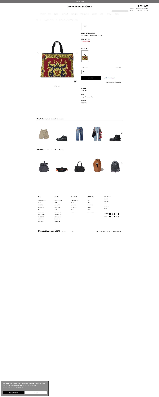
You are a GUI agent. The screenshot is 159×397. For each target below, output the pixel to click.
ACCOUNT (131, 10)
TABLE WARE (91, 212)
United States (145, 8)
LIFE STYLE (74, 14)
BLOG (102, 14)
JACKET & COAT (42, 200)
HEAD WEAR (41, 216)
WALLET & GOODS (42, 223)
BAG (39, 209)
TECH (89, 209)
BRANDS (43, 14)
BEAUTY (90, 207)
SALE (117, 14)
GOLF (89, 200)
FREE (83, 71)
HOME (89, 202)
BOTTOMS (40, 205)
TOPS (39, 202)
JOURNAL (109, 14)
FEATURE (94, 14)
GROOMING (90, 205)
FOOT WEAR (41, 207)
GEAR (72, 212)
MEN (50, 14)
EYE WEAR (40, 219)
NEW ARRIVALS (85, 14)
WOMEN (56, 14)
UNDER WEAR (41, 214)
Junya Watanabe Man (88, 33)
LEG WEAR (40, 221)
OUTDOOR (65, 14)
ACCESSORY (41, 212)
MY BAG (146, 10)
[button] (76, 52)
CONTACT (139, 10)
